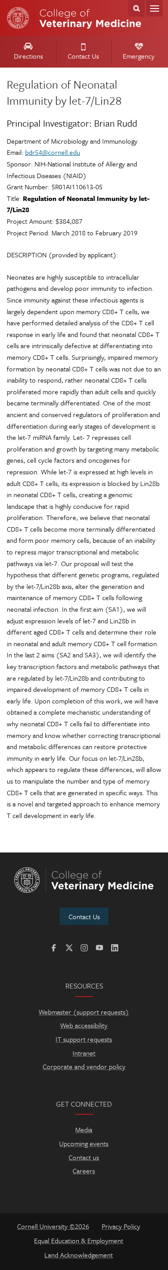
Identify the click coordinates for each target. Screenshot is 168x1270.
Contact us (84, 1157)
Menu (154, 8)
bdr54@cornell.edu (52, 152)
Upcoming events (83, 1143)
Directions (28, 56)
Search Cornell (136, 8)
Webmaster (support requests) (84, 1012)
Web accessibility (84, 1025)
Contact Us (83, 56)
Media (83, 1129)
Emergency (139, 56)
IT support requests (84, 1039)
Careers (84, 1171)
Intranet (84, 1053)
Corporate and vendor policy (84, 1066)
